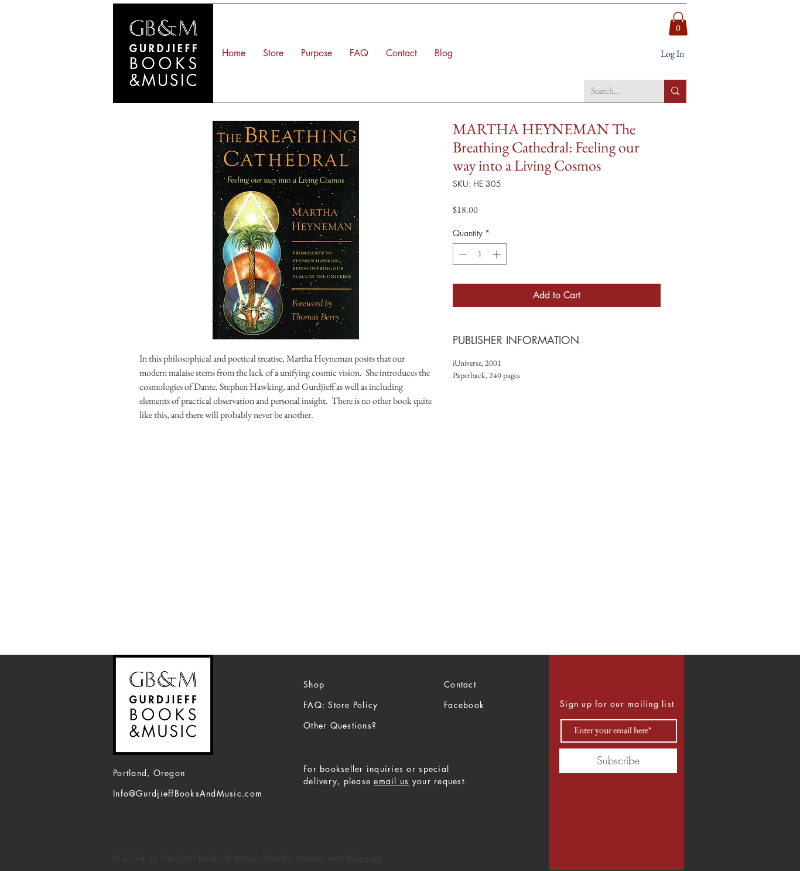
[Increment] (497, 254)
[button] (678, 24)
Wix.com (364, 857)
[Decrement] (461, 254)
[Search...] (675, 91)
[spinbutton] (479, 254)
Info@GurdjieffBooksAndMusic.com (187, 793)
